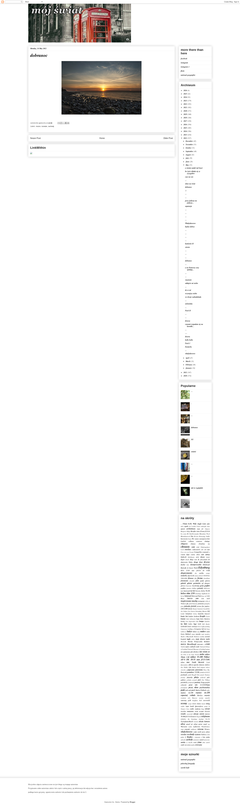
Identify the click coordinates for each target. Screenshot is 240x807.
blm (192, 536)
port (199, 680)
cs (209, 552)
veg (209, 724)
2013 (186, 135)
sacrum (201, 698)
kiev (189, 611)
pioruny (183, 677)
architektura (190, 529)
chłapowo (184, 543)
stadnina (197, 709)
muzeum (200, 644)
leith (199, 624)
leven (199, 627)
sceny (184, 703)
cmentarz (188, 549)
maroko (198, 634)
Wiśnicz (207, 729)
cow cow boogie (189, 552)
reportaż (184, 695)
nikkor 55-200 (196, 656)
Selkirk (194, 704)
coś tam (207, 549)
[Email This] (59, 123)
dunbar (183, 564)
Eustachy (188, 347)
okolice (207, 665)
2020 (186, 111)
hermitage (198, 594)
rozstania (183, 698)
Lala (197, 621)
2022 (186, 104)
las (182, 624)
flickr (182, 71)
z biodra (189, 736)
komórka (201, 614)
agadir (186, 526)
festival (201, 576)
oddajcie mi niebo (191, 283)
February (189, 364)
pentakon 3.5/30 (193, 672)
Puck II (188, 310)
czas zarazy (205, 554)
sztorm (187, 247)
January (189, 368)
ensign (208, 573)
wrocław (184, 734)
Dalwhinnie (191, 557)
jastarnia (201, 603)
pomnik (194, 680)
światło (183, 714)
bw (193, 539)
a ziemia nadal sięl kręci (194, 168)
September (190, 151)
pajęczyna (191, 670)
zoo (186, 745)
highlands (205, 594)
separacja (188, 206)
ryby (189, 698)
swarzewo (190, 711)
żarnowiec (207, 740)
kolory (195, 614)
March (188, 361)
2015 (186, 128)
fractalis (192, 581)
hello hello (189, 340)
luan (208, 629)
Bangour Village (185, 531)
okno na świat (190, 183)
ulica (183, 723)
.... (186, 333)
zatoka (183, 742)
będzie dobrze (190, 226)
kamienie (200, 609)
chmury (193, 544)
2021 (186, 107)
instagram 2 (185, 67)
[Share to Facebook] (66, 123)
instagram (184, 62)
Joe (203, 606)
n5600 (207, 644)
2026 (186, 90)
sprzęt (206, 706)
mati (203, 634)
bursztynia (184, 539)
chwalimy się (204, 544)
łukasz (195, 631)
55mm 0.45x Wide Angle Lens (194, 524)
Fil (192, 439)
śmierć (203, 704)
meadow (207, 634)
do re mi (188, 290)
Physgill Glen (196, 675)
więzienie (188, 280)
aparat (183, 529)
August (188, 154)
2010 (186, 376)
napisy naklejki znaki (192, 647)
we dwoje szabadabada (193, 297)
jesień (193, 606)
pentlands (184, 675)
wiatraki (187, 729)
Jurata (190, 609)
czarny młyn (195, 554)
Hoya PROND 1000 (189, 598)
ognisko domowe (199, 665)
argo (198, 529)
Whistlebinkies (205, 727)
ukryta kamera (204, 721)
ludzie (189, 631)
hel (194, 591)
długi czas (193, 559)
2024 (186, 97)
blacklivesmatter (194, 534)
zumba (193, 745)
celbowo (191, 541)
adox (182, 526)
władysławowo (190, 353)
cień (197, 547)
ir (205, 601)
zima (199, 742)
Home (102, 138)
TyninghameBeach (187, 721)
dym (188, 565)
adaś (208, 524)
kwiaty (183, 621)
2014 (186, 131)
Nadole (183, 647)
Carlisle (183, 541)
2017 (186, 121)
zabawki (183, 740)
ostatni (193, 451)
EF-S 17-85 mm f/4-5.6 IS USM (195, 570)
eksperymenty (186, 572)
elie (196, 573)
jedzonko (187, 606)
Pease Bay (207, 670)
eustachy (184, 575)
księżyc (183, 619)
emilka (201, 573)
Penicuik (184, 672)
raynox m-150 (187, 692)
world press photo (204, 732)
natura (208, 649)
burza (189, 539)
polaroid (202, 677)
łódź (205, 629)
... (186, 180)
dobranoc (188, 187)
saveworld (206, 700)
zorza (188, 745)
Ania (208, 526)
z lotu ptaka (205, 737)
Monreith (183, 642)
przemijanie (184, 688)
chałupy (207, 541)
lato (185, 623)
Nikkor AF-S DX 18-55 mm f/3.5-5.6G (195, 658)
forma (200, 578)
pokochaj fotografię (188, 763)
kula (187, 619)
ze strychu (189, 742)
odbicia (190, 665)
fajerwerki (191, 575)
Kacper (195, 609)
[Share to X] (63, 123)
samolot (207, 698)
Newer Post (35, 138)
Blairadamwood (185, 536)
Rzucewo (194, 698)
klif (209, 611)
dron (201, 562)
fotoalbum (207, 578)
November (189, 144)
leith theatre (206, 624)
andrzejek (203, 526)
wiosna (201, 729)
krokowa (196, 616)
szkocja (195, 714)
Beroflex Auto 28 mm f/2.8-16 (200, 531)
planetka (189, 677)
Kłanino (204, 611)
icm (202, 598)
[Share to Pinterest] (68, 123)
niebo (202, 654)
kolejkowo (189, 614)
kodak (182, 614)
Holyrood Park (196, 596)
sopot (187, 706)
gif (203, 583)
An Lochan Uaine (194, 526)
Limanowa (184, 629)
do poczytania (202, 559)
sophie (182, 706)
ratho (208, 690)
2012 (186, 138)
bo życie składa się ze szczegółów (192, 172)
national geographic (188, 75)
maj (198, 632)
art (202, 529)
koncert (207, 614)
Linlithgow (191, 629)
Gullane (194, 588)
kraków (191, 616)
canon (197, 539)
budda (208, 536)
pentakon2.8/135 (205, 672)
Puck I (187, 343)
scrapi (190, 704)
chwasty (185, 546)
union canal (202, 724)
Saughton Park (197, 700)
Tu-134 (208, 719)
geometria (196, 583)
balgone (207, 529)
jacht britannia (193, 604)
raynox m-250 (203, 692)
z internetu (197, 737)
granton (189, 588)
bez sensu (183, 534)
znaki (182, 745)
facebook (184, 58)
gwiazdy (200, 588)
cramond (205, 552)
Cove (182, 552)
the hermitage (192, 719)
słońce (199, 703)
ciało (193, 547)
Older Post (168, 138)
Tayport (199, 717)
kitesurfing (199, 611)
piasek (202, 675)
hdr (191, 591)
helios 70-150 (205, 591)
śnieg (208, 703)
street (207, 708)
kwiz (187, 621)
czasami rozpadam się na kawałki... (194, 325)
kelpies (186, 611)
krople (202, 616)
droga (196, 562)
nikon (182, 662)
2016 (186, 124)
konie (183, 616)
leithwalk (184, 626)
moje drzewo (200, 639)
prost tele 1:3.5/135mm (199, 685)
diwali (187, 560)
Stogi (202, 709)
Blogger (132, 802)
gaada (202, 581)
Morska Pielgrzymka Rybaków (199, 641)
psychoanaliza (205, 687)
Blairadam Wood (205, 534)
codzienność (196, 549)
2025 (186, 94)
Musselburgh (191, 644)
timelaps (201, 719)
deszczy (187, 321)
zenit (195, 742)
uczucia (196, 722)
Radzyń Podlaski (201, 690)
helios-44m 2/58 (188, 593)
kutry (202, 619)
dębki (197, 557)
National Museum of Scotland (197, 649)
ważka (190, 727)
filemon (191, 578)
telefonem (206, 716)
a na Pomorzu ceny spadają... (192, 268)
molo (208, 639)
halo (182, 591)
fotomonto (184, 580)
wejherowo (196, 726)
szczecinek (190, 714)
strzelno (183, 711)
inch (208, 598)
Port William (206, 680)
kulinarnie (193, 619)
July (187, 158)
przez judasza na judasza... (191, 201)
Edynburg (204, 567)
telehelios (183, 719)
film (195, 578)
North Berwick (198, 662)
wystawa (198, 734)
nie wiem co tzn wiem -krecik (190, 655)
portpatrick (191, 682)
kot (187, 616)
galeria (207, 581)
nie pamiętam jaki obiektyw (190, 652)
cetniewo (199, 541)
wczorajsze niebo (191, 293)
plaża (196, 677)
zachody (51, 126)
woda (195, 732)
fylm (197, 580)
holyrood (188, 596)
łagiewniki (192, 621)
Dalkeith (183, 557)
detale (208, 557)
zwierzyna (198, 745)
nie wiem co (205, 651)
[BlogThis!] (61, 123)
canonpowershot (204, 539)
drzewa (187, 336)
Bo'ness (196, 536)
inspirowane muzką (189, 600)
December (189, 141)
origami (202, 667)
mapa (193, 634)
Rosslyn (199, 695)
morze (38, 126)
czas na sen (189, 177)
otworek (183, 670)
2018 (186, 117)
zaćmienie (196, 740)
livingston (197, 629)
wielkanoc (194, 729)
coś (202, 549)
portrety (197, 682)
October (189, 148)
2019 (186, 114)
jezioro (199, 606)
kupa (198, 619)
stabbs (192, 709)
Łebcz (190, 624)
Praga (203, 682)
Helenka (198, 591)
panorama (199, 670)
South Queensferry (196, 706)
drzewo (207, 561)
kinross (193, 611)
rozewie (44, 126)
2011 (186, 372)
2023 (186, 100)
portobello (184, 682)
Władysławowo (190, 223)
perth (189, 675)
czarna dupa (185, 554)
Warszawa (184, 726)
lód (203, 629)
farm (196, 576)
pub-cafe (188, 690)
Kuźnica (207, 619)
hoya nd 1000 (206, 596)
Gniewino (189, 586)
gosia (202, 585)
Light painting (205, 627)
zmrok (208, 742)
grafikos (183, 588)
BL (188, 534)
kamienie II (189, 243)
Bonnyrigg (202, 536)
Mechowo (197, 637)
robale (192, 695)
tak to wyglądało (197, 488)
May (187, 165)
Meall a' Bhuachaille (187, 637)
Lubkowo (183, 632)
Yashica (203, 734)
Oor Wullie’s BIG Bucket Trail (190, 667)
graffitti (207, 585)
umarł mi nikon (192, 724)
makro (203, 631)
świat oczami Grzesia (202, 711)
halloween (207, 588)
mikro (193, 639)
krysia (208, 616)
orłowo (208, 667)
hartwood (187, 591)
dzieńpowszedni (195, 564)
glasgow (207, 583)
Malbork (188, 634)
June (188, 161)
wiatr (182, 729)
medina (202, 637)
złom (203, 742)
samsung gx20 (186, 700)
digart (183, 559)
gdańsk (183, 583)
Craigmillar (198, 552)
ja (187, 603)
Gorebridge (196, 586)
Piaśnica (207, 675)
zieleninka (188, 303)
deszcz (202, 557)
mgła (188, 639)
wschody (190, 734)
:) (185, 190)
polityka (189, 680)
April (188, 358)
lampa (201, 621)
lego (195, 624)
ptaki (183, 689)
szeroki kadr (185, 767)
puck (193, 690)
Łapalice (207, 621)
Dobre (191, 562)
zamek (202, 740)
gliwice (183, 586)
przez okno (193, 687)
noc (188, 662)
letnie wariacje (192, 626)
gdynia (189, 583)
